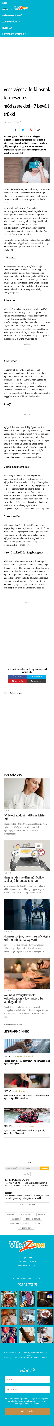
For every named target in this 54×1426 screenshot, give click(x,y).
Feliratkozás (27, 1411)
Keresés (44, 1168)
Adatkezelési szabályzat (27, 1265)
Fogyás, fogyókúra (12, 9)
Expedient (27, 1355)
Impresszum (27, 1257)
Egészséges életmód (12, 15)
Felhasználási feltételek (27, 1261)
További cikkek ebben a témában (13, 1024)
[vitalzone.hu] (21, 8)
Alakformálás (9, 21)
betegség (41, 1214)
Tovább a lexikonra (27, 1204)
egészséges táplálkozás (19, 1223)
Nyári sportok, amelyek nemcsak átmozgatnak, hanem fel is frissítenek (24, 1132)
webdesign (24, 1352)
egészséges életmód (32, 1219)
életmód (38, 1223)
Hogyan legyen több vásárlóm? (27, 1278)
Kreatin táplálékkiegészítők (17, 1180)
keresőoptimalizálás (39, 1352)
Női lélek (7, 27)
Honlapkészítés (11, 1352)
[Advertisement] (27, 55)
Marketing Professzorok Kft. (37, 1357)
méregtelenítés (26, 1228)
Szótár (27, 1162)
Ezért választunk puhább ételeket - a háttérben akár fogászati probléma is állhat (26, 1097)
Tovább (44, 1185)
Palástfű (8, 1192)
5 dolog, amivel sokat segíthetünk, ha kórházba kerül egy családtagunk (27, 1062)
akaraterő (11, 1214)
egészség (15, 1219)
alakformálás (26, 1214)
